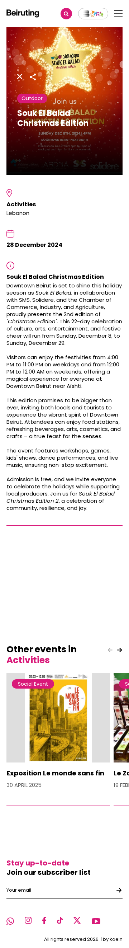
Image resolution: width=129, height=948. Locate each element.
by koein (113, 939)
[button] (119, 649)
